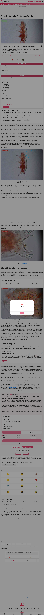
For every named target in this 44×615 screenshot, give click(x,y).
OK (22, 313)
